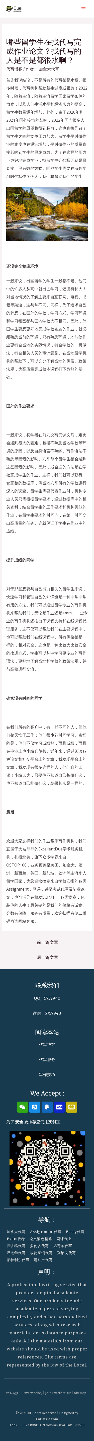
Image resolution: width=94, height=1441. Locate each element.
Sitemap (80, 1393)
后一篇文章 (47, 957)
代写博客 (14, 69)
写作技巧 (47, 1074)
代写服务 (47, 1059)
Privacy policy (31, 1393)
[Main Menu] (83, 8)
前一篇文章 (47, 942)
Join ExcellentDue (58, 1393)
